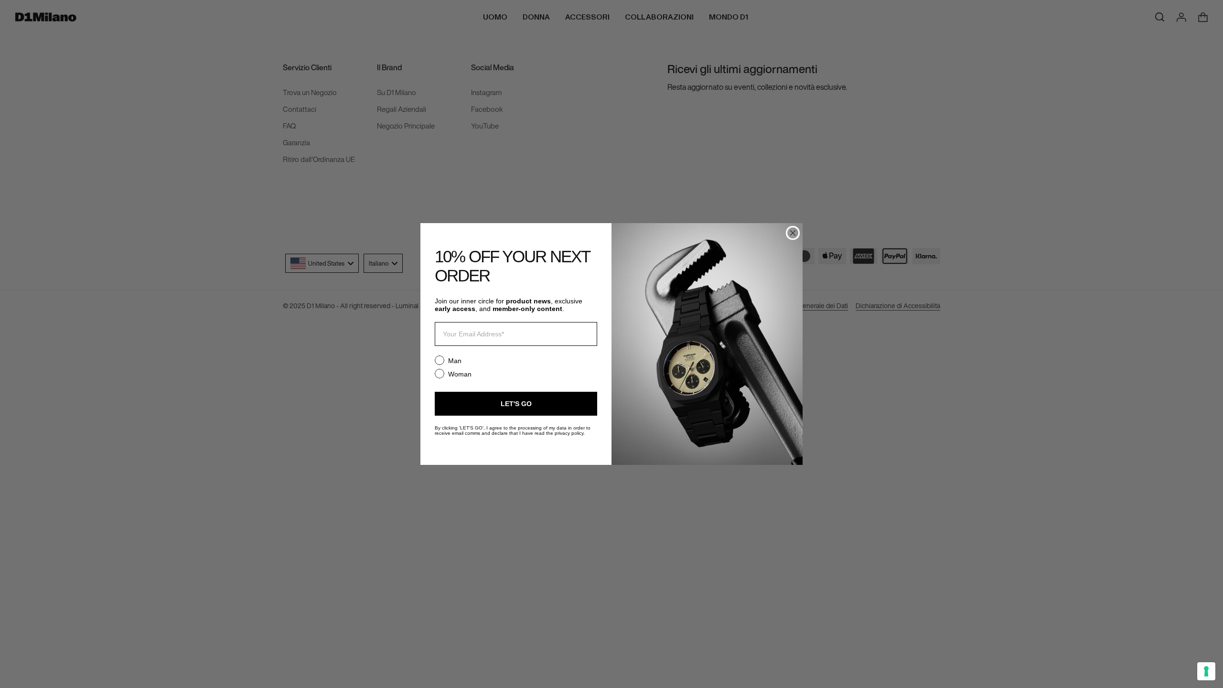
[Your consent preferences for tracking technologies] (1206, 671)
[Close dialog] (793, 233)
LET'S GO (516, 404)
